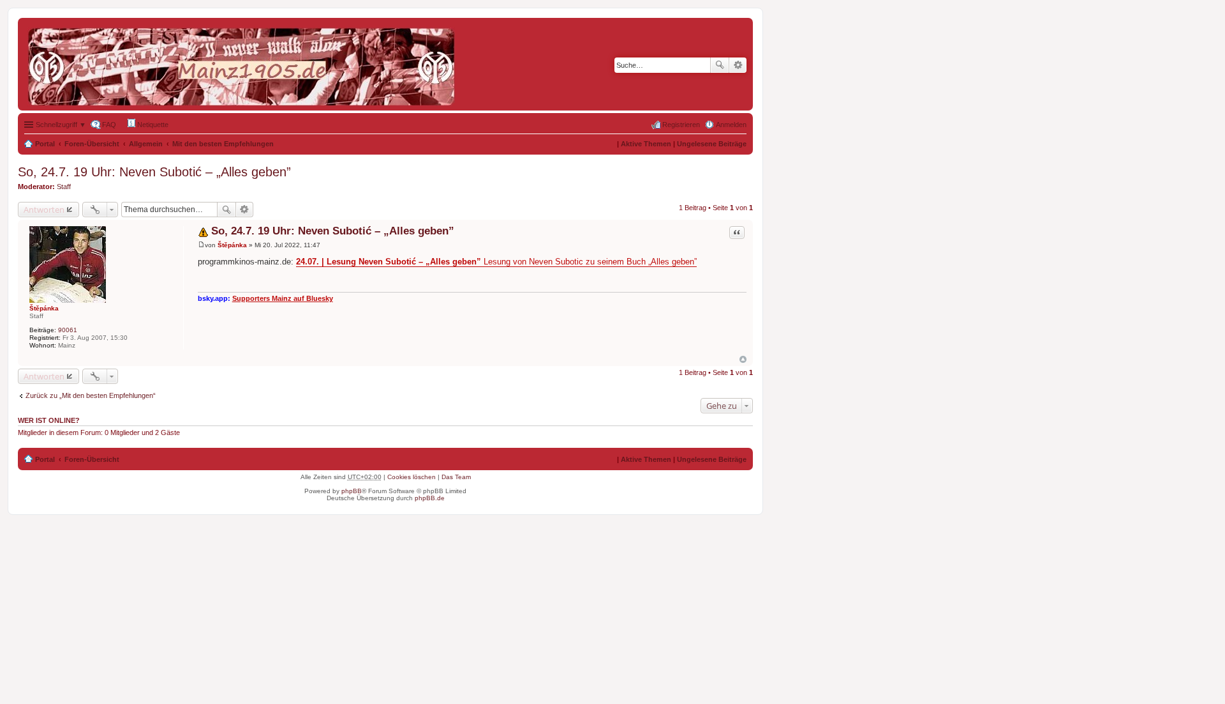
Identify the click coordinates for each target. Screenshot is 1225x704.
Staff (64, 186)
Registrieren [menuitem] (681, 124)
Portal (45, 144)
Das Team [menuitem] (456, 476)
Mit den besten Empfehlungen (223, 144)
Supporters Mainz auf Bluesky (282, 298)
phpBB (351, 490)
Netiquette (151, 124)
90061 (67, 329)
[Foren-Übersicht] (244, 64)
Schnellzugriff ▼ (61, 124)
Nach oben (742, 359)
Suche (719, 65)
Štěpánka (44, 308)
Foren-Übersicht (91, 144)
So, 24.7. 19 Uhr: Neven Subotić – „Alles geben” (154, 172)
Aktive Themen (646, 144)
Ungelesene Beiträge (711, 144)
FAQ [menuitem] (109, 124)
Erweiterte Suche (737, 65)
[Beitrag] (201, 245)
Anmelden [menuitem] (731, 124)
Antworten (44, 209)
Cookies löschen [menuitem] (411, 476)
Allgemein (146, 144)
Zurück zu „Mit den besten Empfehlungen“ (91, 395)
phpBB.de (430, 497)
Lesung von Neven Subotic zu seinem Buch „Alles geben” (496, 261)
